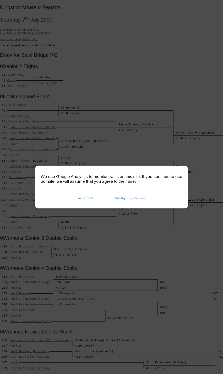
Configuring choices (130, 198)
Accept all (85, 198)
